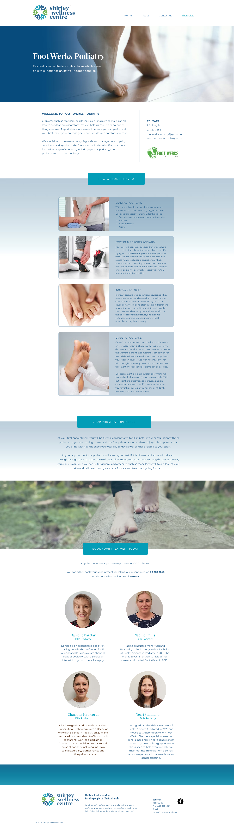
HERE (135, 576)
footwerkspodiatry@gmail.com (165, 134)
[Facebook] (180, 801)
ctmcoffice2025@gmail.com (165, 812)
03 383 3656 (157, 572)
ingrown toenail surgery (89, 660)
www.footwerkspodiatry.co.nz (164, 138)
